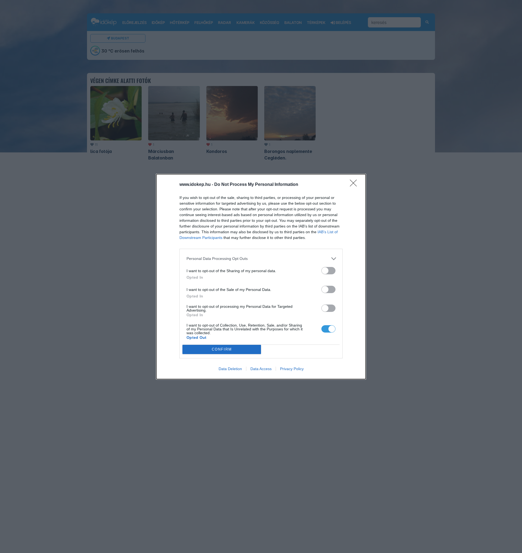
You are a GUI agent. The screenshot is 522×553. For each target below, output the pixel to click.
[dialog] (261, 276)
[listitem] (261, 259)
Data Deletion (230, 369)
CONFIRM (222, 349)
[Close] (355, 185)
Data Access (261, 369)
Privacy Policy (292, 369)
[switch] (328, 270)
